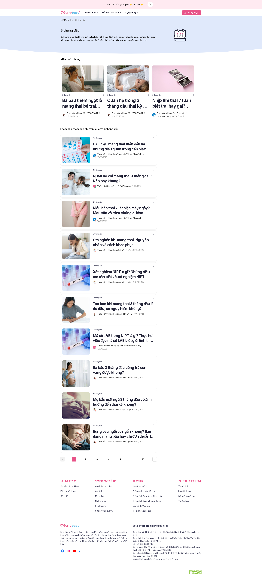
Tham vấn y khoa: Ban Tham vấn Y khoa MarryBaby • (121, 154)
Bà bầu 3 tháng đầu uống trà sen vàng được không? (119, 370)
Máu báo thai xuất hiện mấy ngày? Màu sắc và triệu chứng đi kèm (121, 210)
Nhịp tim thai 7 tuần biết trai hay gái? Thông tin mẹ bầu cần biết (171, 103)
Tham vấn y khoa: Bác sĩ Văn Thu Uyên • (115, 314)
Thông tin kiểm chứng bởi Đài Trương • (114, 186)
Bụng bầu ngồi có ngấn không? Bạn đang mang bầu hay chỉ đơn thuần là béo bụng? (123, 434)
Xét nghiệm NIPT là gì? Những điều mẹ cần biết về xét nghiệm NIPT (121, 274)
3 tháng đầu (80, 20)
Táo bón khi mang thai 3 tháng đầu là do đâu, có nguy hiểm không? (123, 306)
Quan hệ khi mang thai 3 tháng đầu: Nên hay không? (122, 178)
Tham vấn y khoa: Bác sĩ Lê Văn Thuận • (115, 250)
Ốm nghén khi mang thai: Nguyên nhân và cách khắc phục (121, 242)
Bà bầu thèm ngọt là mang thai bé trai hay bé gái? (82, 103)
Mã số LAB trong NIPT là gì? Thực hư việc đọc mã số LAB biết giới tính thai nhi (123, 339)
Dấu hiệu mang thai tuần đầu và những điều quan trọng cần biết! (119, 146)
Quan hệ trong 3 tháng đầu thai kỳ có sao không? (127, 103)
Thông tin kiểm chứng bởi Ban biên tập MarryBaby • (120, 345)
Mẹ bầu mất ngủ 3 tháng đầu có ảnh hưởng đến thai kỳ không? (122, 402)
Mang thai (68, 20)
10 (143, 459)
